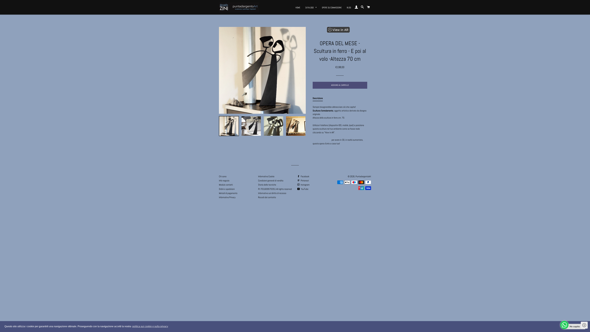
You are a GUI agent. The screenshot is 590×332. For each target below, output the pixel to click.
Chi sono (222, 176)
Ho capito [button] (575, 326)
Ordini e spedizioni (227, 189)
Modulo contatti (226, 184)
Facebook (304, 176)
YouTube (304, 189)
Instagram (305, 184)
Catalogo (309, 7)
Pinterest (304, 180)
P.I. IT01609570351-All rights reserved (275, 189)
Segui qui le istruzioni (322, 139)
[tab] (318, 98)
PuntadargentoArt (363, 176)
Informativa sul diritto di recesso (272, 193)
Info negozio (224, 180)
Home (297, 7)
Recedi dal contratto (267, 197)
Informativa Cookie (266, 176)
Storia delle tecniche (267, 184)
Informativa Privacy (227, 197)
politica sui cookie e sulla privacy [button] (150, 326)
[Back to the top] (584, 325)
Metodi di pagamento (228, 193)
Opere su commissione (332, 7)
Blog (349, 7)
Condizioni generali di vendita (270, 180)
